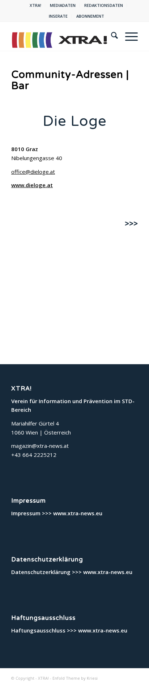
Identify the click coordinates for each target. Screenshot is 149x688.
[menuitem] (35, 5)
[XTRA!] (61, 36)
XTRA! (35, 5)
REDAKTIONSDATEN (103, 5)
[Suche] (111, 36)
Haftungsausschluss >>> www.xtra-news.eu (69, 630)
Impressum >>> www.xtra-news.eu (56, 513)
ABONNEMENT (90, 16)
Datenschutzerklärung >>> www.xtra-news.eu (71, 571)
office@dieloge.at (33, 171)
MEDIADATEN (63, 5)
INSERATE (58, 16)
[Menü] (128, 36)
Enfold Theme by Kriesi (75, 678)
